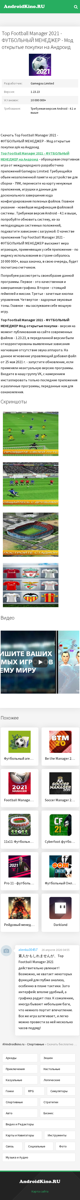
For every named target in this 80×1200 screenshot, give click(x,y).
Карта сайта (40, 1191)
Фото (63, 1146)
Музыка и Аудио (17, 1157)
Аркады (11, 1058)
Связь (10, 1146)
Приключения (15, 1069)
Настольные (52, 1069)
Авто (9, 1113)
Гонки (10, 1091)
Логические (52, 1080)
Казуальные (14, 1080)
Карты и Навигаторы (20, 1135)
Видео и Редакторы (20, 1124)
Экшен (48, 1058)
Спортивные (14, 1102)
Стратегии (51, 1102)
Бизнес (49, 1113)
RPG (31, 1091)
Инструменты (57, 1135)
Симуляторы (59, 1091)
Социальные (36, 1146)
